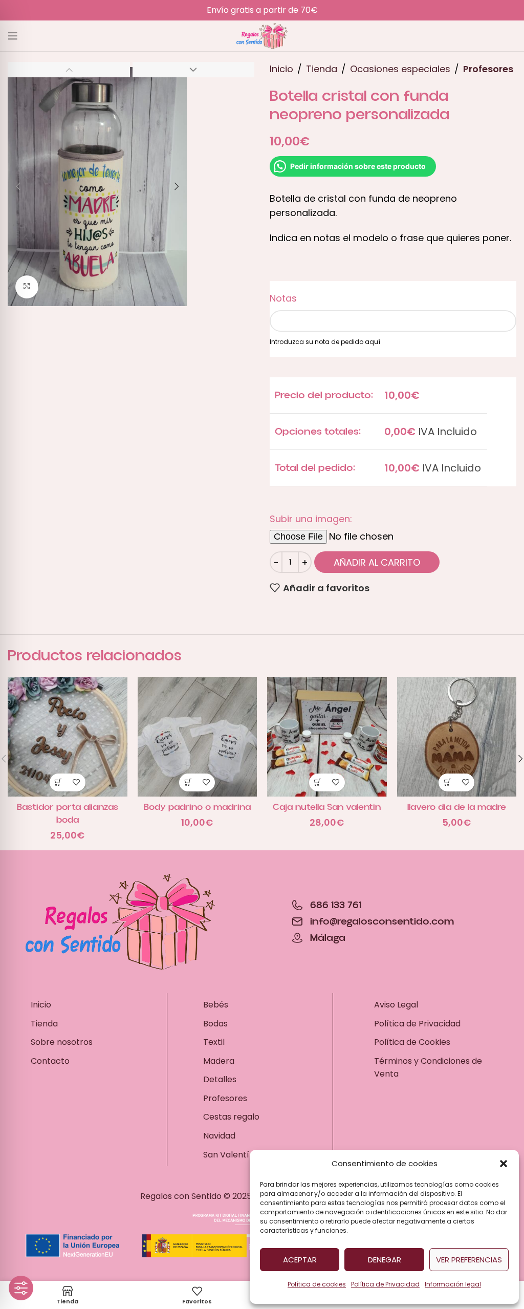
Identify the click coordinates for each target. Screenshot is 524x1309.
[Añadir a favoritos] (76, 782)
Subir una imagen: (311, 518)
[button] (503, 1163)
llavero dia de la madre (456, 807)
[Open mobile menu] (13, 36)
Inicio (281, 68)
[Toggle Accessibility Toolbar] (21, 1288)
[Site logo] (262, 35)
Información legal (453, 1284)
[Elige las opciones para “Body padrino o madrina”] (188, 782)
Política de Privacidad (385, 1284)
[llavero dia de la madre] (457, 737)
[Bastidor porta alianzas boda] (67, 737)
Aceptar (300, 1259)
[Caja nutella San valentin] (327, 737)
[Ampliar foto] (26, 286)
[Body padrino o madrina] (197, 737)
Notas (283, 298)
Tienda (321, 68)
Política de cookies (317, 1284)
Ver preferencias (469, 1259)
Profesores (488, 68)
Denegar (384, 1259)
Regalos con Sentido (181, 1196)
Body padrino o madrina (197, 807)
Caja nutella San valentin (327, 807)
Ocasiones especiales (400, 68)
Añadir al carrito (377, 562)
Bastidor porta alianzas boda (67, 813)
